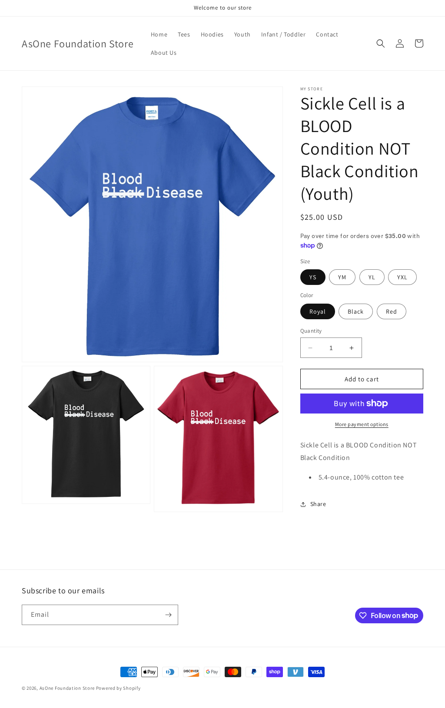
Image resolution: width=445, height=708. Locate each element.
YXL (402, 277)
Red (391, 311)
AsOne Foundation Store (67, 688)
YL (372, 277)
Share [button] (318, 504)
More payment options (362, 424)
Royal (317, 311)
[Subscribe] (168, 615)
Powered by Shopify (118, 688)
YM (342, 277)
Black (356, 311)
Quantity (311, 330)
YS (312, 277)
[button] (380, 43)
